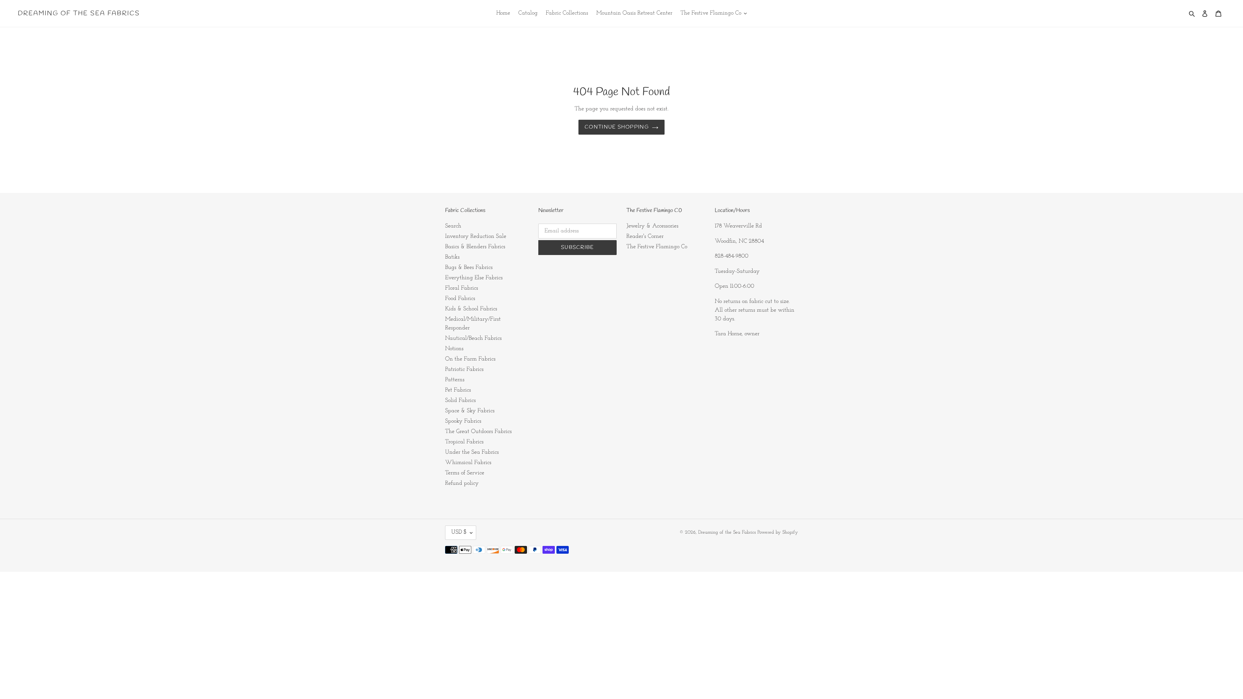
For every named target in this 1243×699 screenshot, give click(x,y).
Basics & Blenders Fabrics (475, 247)
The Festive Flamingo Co (656, 247)
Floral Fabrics (461, 288)
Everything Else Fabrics (474, 278)
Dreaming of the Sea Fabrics (79, 13)
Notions (454, 349)
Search (453, 226)
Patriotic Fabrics (464, 369)
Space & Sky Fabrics (470, 411)
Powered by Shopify (777, 532)
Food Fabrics (460, 299)
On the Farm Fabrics (470, 359)
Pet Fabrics (458, 390)
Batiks (452, 257)
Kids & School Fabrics (471, 309)
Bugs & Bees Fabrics (469, 268)
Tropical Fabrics (464, 442)
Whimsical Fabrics (468, 463)
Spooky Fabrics (463, 421)
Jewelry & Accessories (652, 226)
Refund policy (462, 483)
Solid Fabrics (460, 401)
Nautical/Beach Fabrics (473, 338)
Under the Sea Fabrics (472, 452)
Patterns (455, 380)
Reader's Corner (645, 236)
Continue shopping (617, 127)
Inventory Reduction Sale (475, 236)
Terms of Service (464, 473)
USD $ (459, 532)
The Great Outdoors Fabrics (478, 432)
